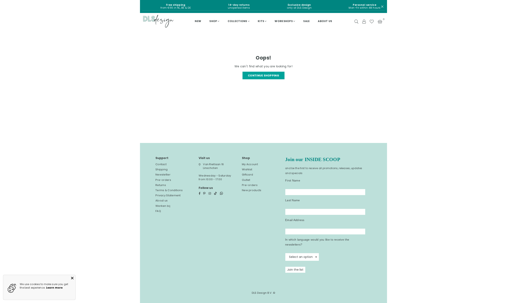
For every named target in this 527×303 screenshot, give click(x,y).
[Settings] (364, 21)
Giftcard (247, 175)
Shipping (161, 169)
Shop (213, 21)
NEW (198, 21)
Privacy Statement (168, 195)
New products (251, 190)
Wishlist (247, 169)
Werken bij (162, 206)
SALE (306, 21)
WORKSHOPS (284, 21)
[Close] (72, 278)
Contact (161, 164)
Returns (160, 185)
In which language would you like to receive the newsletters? (317, 242)
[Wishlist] (372, 21)
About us (325, 21)
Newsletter (162, 175)
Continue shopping (263, 75)
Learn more (54, 287)
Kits (261, 21)
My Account (250, 164)
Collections (237, 21)
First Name (292, 180)
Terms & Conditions (169, 190)
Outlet (246, 180)
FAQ (158, 211)
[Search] (356, 21)
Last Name (292, 200)
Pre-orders (163, 180)
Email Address (294, 220)
